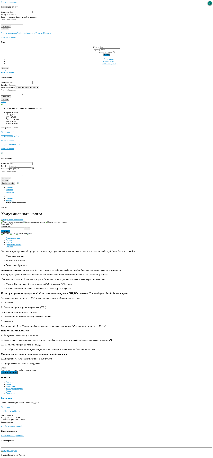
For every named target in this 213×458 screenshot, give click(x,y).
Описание (10, 240)
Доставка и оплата (13, 245)
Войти (106, 55)
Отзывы (9, 247)
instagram (11, 426)
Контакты (47, 33)
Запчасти (10, 384)
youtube (4, 426)
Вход (3, 37)
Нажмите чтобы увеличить (12, 436)
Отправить (6, 26)
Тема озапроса (7, 169)
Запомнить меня (105, 52)
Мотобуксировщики (14, 389)
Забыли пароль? (109, 63)
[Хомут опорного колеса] (12, 220)
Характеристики (13, 238)
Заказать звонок (7, 72)
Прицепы (10, 382)
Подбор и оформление (26, 33)
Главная (9, 187)
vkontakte (19, 426)
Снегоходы (10, 393)
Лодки (8, 391)
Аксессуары (11, 386)
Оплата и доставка (9, 33)
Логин (96, 47)
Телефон (4, 14)
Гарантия (39, 33)
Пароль (96, 50)
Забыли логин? (109, 61)
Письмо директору (9, 2)
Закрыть (5, 29)
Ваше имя (5, 12)
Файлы (9, 242)
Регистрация (11, 37)
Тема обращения (8, 17)
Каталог (9, 190)
